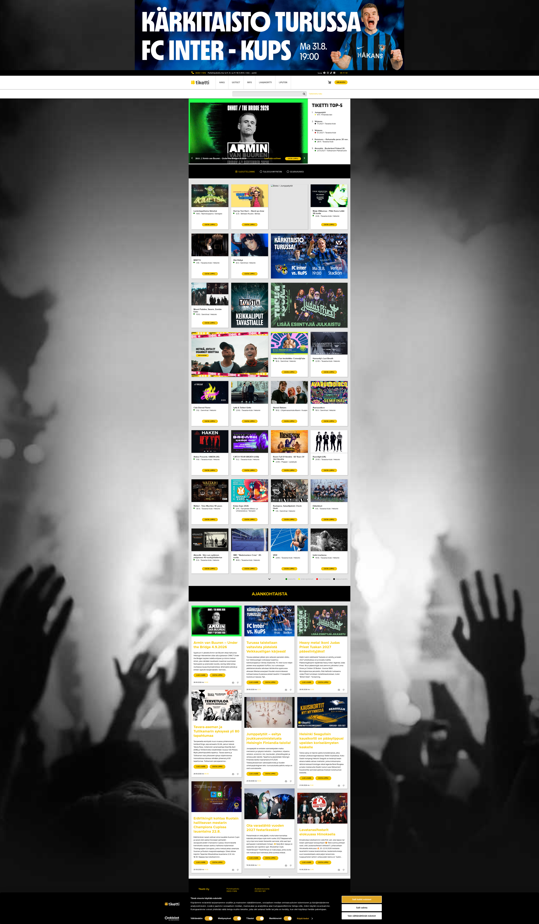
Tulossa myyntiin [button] (272, 172)
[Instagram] (327, 73)
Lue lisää (200, 675)
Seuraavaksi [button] (296, 172)
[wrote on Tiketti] (216, 621)
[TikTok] (331, 73)
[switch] (237, 918)
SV (346, 73)
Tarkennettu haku (315, 94)
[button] (192, 158)
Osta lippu (217, 675)
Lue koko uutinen (272, 158)
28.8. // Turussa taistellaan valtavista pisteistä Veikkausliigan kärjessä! (228, 158)
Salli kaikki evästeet (361, 899)
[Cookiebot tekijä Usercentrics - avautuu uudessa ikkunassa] (172, 918)
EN (341, 73)
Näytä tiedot (303, 918)
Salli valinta (361, 907)
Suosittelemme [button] (246, 172)
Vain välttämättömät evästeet (362, 916)
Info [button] (249, 82)
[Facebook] (324, 73)
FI (344, 73)
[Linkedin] (334, 73)
